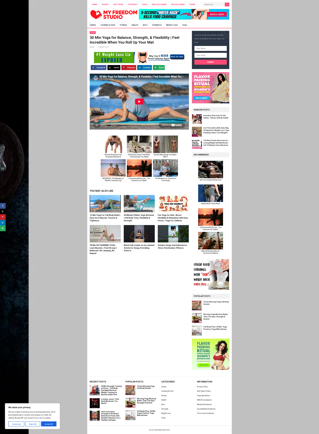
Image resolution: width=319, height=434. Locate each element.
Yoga (184, 25)
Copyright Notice (203, 396)
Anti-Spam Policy (204, 391)
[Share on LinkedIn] (3, 222)
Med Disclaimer (159, 4)
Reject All (32, 424)
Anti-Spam (118, 4)
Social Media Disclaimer (206, 409)
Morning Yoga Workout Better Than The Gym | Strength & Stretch (215, 316)
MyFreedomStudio (162, 430)
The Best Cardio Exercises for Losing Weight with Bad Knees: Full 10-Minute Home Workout (216, 142)
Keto (145, 25)
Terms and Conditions (205, 413)
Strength (156, 25)
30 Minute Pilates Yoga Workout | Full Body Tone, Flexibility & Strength (139, 218)
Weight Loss (172, 25)
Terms (192, 4)
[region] (32, 416)
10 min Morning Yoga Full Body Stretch (146, 387)
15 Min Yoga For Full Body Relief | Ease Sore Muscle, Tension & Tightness (105, 218)
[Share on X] (3, 211)
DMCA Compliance (204, 400)
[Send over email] (3, 228)
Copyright (133, 4)
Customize (16, 424)
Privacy (105, 4)
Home (94, 4)
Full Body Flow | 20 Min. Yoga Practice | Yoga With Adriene (146, 413)
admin (92, 47)
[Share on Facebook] (3, 206)
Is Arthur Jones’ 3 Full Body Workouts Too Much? (110, 401)
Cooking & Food (108, 25)
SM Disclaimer (178, 4)
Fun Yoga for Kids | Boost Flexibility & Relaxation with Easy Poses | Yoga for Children (173, 218)
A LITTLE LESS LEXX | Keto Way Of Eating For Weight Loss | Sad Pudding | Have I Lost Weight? (216, 130)
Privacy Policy (202, 387)
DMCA (144, 4)
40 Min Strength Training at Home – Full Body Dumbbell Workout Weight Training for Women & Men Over (111, 390)
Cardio (92, 25)
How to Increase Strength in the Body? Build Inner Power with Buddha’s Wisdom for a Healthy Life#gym (110, 416)
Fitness (123, 25)
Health (135, 25)
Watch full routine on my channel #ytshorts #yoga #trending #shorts (139, 248)
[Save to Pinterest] (3, 217)
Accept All (49, 424)
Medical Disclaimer (204, 404)
